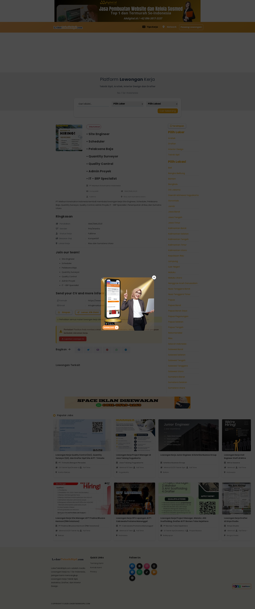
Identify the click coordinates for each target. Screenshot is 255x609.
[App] (127, 329)
